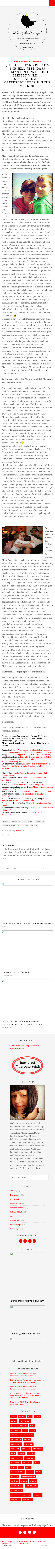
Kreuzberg (37, 1449)
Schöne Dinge (15, 1224)
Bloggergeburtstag (19, 1426)
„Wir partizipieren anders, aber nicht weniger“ (25, 799)
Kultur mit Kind (21, 61)
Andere (6, 821)
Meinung (13, 1216)
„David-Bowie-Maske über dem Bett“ (36, 791)
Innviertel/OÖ (15, 1203)
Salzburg (14, 1476)
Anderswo (5, 1543)
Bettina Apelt (21, 831)
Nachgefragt (35, 61)
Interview (39, 821)
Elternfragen (15, 1195)
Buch (32, 1426)
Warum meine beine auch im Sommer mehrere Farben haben (24, 1374)
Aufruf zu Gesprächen (40, 1541)
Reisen (38, 1472)
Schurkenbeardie (28, 1476)
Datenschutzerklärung (17, 1541)
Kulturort (15, 1463)
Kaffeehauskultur (16, 1207)
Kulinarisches (16, 1458)
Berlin (37, 1416)
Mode (28, 1467)
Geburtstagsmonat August (22, 1435)
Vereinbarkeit (16, 1486)
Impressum (5, 1541)
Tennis (34, 825)
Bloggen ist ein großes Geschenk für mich (33, 754)
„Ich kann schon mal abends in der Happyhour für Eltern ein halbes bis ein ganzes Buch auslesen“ (26, 766)
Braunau (16, 821)
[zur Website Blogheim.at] (7, 1545)
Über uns (13, 1543)
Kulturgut (29, 1458)
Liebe (21, 1467)
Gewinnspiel (16, 1439)
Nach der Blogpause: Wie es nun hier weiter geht (27, 924)
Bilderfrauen (25, 1421)
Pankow (30, 1472)
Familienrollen (15, 1199)
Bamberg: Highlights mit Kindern (27, 1333)
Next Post (45, 868)
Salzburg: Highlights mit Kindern (27, 1361)
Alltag (12, 1191)
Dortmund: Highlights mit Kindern (27, 1300)
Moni (12, 1373)
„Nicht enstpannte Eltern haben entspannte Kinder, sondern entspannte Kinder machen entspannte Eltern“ (27, 751)
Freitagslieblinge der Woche (17, 973)
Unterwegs (14, 1229)
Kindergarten (9, 825)
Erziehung (15, 1430)
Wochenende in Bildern (20, 1495)
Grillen (27, 1439)
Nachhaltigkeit (17, 1472)
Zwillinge (37, 1495)
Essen (25, 1430)
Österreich (23, 825)
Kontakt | (29, 1541)
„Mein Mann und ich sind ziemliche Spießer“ (26, 784)
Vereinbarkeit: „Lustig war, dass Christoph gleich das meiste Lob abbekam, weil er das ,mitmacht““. (26, 1395)
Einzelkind (27, 821)
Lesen (37, 1463)
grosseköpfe (16, 1444)
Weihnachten (16, 1490)
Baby (29, 1416)
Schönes (14, 1481)
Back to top (46, 1545)
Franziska (13, 1402)
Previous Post (11, 868)
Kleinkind (26, 1449)
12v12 (13, 1416)
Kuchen (21, 1453)
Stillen (24, 1481)
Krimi (13, 1453)
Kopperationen (23, 1543)
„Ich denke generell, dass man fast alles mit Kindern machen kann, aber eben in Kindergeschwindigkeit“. (26, 759)
